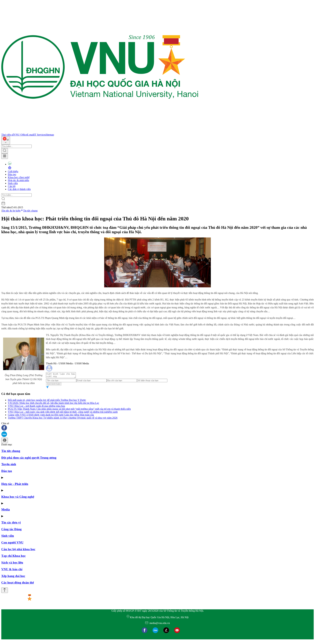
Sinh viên (13, 183)
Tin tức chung (30, 210)
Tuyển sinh (8, 464)
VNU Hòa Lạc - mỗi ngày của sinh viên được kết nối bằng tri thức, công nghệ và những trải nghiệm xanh (63, 411)
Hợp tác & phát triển (18, 180)
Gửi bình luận (53, 384)
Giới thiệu (13, 171)
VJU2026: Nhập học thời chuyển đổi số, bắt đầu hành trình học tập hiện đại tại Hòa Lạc (53, 403)
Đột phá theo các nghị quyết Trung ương (28, 457)
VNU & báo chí (11, 569)
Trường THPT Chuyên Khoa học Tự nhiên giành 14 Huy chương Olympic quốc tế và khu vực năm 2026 (62, 417)
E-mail (30, 134)
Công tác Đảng (11, 529)
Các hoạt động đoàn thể (17, 582)
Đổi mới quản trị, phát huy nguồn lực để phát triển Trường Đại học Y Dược (47, 400)
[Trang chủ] (99, 131)
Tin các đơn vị (11, 522)
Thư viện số (7, 134)
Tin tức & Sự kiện (11, 210)
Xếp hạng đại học (13, 576)
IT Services (40, 134)
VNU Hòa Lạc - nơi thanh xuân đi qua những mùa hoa (36, 406)
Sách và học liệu (12, 562)
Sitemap (50, 134)
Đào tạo (12, 174)
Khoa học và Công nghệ (17, 496)
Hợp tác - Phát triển (14, 484)
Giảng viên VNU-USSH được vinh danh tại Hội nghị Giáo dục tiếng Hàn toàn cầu (51, 414)
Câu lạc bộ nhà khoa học (18, 549)
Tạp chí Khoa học (13, 555)
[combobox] (5, 140)
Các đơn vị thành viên (19, 189)
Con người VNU (12, 542)
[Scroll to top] (4, 590)
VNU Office (20, 134)
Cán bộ (11, 186)
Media (5, 509)
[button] (157, 428)
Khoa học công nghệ (19, 177)
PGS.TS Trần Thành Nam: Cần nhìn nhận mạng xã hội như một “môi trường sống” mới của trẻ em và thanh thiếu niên (69, 408)
